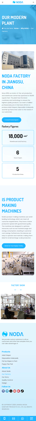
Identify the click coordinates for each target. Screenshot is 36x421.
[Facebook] (3, 391)
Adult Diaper (6, 355)
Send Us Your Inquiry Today (14, 246)
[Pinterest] (18, 391)
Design (4, 383)
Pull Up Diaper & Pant (9, 361)
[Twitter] (10, 391)
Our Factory (6, 374)
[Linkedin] (7, 391)
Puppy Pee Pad (7, 364)
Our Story (5, 377)
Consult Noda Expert (12, 120)
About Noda (6, 371)
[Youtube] (14, 391)
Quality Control (7, 380)
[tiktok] (22, 391)
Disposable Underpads (10, 358)
